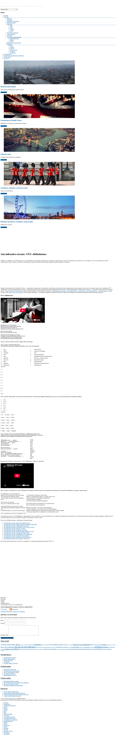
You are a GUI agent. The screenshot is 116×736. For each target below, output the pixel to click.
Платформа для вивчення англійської (14, 55)
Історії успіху (13, 50)
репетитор (37, 649)
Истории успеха (8, 731)
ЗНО (11, 25)
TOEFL (12, 30)
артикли (69, 647)
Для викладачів (11, 34)
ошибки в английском (11, 649)
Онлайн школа (8, 54)
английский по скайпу (62, 647)
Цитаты (6, 729)
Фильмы (6, 728)
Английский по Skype (10, 657)
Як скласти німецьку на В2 (11, 684)
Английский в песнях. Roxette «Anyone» (15, 528)
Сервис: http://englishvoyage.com (12, 696)
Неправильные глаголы (10, 675)
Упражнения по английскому (11, 671)
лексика (105, 647)
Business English (11, 22)
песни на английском (25, 647)
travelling (70, 644)
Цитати (12, 48)
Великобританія (14, 38)
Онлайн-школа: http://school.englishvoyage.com (16, 694)
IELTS (11, 28)
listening (37, 644)
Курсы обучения (8, 660)
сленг (57, 649)
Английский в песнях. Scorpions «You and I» (16, 530)
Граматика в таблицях (13, 21)
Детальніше (4, 92)
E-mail (5, 609)
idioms (13, 644)
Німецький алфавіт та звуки (11, 681)
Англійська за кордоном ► (14, 37)
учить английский (96, 649)
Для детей (6, 715)
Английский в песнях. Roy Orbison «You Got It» (17, 538)
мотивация (98, 644)
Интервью (6, 732)
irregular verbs (31, 644)
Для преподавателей (9, 717)
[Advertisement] (58, 240)
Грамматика (7, 704)
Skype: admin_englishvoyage (11, 691)
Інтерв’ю (12, 51)
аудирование (75, 647)
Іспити (5, 707)
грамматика (87, 647)
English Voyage (5, 2)
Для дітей (9, 35)
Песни (5, 727)
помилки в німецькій (39, 647)
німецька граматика (30, 649)
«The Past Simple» (102, 291)
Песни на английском (19, 611)
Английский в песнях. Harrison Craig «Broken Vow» (18, 537)
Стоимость (7, 662)
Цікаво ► (9, 44)
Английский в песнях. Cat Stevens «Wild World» (16, 533)
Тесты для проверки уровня (11, 672)
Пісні (11, 45)
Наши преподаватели (9, 659)
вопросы (81, 647)
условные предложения (64, 649)
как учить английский (7, 647)
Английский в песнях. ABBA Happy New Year (16, 525)
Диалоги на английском (81, 644)
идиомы (104, 644)
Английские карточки (10, 669)
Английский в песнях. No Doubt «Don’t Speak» (16, 535)
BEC (11, 27)
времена (98, 647)
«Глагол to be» (82, 291)
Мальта (12, 40)
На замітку (13, 52)
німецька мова (22, 649)
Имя (2, 620)
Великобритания (8, 721)
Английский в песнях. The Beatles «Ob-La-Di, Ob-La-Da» (19, 527)
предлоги (53, 647)
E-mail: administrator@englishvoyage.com (14, 693)
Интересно (9, 611)
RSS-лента (15, 609)
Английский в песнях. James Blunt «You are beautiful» (18, 534)
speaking (55, 644)
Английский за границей (10, 719)
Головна (6, 15)
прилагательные (47, 647)
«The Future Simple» (72, 291)
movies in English (45, 644)
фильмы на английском (107, 649)
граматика (92, 647)
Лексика (9, 18)
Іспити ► (9, 24)
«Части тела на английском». (16, 292)
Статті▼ (6, 17)
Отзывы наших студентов (11, 663)
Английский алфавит (9, 673)
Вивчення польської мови (14, 42)
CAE (11, 31)
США (11, 41)
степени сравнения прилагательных (80, 649)
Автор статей (7, 57)
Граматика (10, 20)
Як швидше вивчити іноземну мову (13, 685)
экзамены (2, 650)
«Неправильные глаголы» (59, 291)
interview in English (24, 644)
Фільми (12, 47)
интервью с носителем (111, 644)
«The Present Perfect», (92, 291)
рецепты (41, 649)
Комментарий (4, 635)
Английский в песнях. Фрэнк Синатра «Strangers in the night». (20, 524)
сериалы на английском (49, 649)
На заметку (7, 734)
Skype (51, 644)
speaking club (62, 644)
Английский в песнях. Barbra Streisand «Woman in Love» (19, 531)
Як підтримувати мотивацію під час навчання (16, 682)
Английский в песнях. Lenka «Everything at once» (17, 523)
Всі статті (6, 58)
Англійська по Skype (12, 32)
